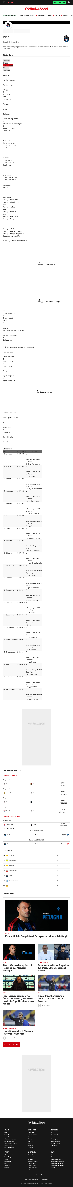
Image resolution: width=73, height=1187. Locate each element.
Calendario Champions (58, 1161)
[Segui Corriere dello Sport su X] (36, 1175)
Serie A (6, 1135)
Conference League (10, 1143)
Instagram (35, 1179)
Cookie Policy (32, 1163)
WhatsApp (45, 1179)
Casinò (53, 1167)
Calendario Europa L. (57, 1163)
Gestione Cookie (33, 1161)
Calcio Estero (8, 1145)
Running (30, 1141)
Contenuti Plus (9, 15)
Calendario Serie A (45, 15)
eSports (30, 1145)
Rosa (10, 31)
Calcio (58, 15)
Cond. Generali (32, 1167)
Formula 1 (31, 1132)
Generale (6, 60)
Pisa (7, 933)
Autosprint (54, 1135)
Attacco (6, 68)
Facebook (28, 1179)
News (5, 31)
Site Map (7, 1165)
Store (6, 1159)
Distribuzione (8, 65)
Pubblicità (7, 1161)
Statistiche (26, 31)
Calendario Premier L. (57, 1165)
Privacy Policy (32, 1165)
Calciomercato (9, 1028)
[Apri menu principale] (4, 2)
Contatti (30, 1155)
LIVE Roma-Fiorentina (27, 15)
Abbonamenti (8, 1155)
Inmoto (53, 1137)
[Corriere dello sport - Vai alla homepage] (36, 9)
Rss (5, 1163)
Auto (52, 1132)
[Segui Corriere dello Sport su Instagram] (41, 1175)
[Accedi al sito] (68, 2)
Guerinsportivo (56, 1141)
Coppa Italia (43, 962)
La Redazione (32, 1157)
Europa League (9, 1141)
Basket (30, 1137)
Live (11, 2)
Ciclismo (30, 1147)
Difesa (5, 63)
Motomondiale (32, 1135)
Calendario (17, 31)
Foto (52, 1157)
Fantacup (54, 1145)
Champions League (10, 1139)
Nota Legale (31, 1159)
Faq (29, 1170)
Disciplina (6, 70)
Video (53, 1155)
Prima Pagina (8, 1157)
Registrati (7, 1167)
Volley (30, 1143)
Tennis (65, 15)
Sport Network (55, 1143)
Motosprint (54, 1139)
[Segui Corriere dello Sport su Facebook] (32, 1175)
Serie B (6, 1137)
